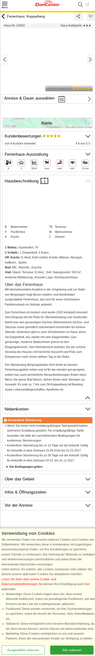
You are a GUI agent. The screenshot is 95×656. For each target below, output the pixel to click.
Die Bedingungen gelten (26, 467)
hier (87, 584)
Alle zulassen (71, 650)
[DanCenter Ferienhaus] (47, 5)
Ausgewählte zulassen (23, 650)
